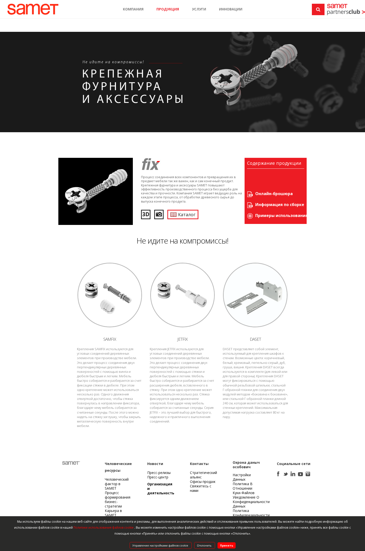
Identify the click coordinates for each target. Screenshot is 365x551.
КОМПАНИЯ (133, 9)
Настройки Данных (242, 477)
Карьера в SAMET (113, 512)
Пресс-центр (157, 477)
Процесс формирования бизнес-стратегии (117, 499)
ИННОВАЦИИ (230, 9)
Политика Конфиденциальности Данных (251, 515)
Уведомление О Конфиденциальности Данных (251, 502)
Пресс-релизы (159, 472)
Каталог (186, 214)
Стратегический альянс (203, 474)
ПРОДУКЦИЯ (167, 9)
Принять (226, 545)
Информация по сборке (279, 204)
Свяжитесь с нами (200, 488)
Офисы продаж (203, 481)
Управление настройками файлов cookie (160, 545)
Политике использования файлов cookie (103, 527)
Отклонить (204, 545)
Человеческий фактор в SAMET (117, 484)
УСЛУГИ (199, 9)
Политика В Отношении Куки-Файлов (244, 488)
